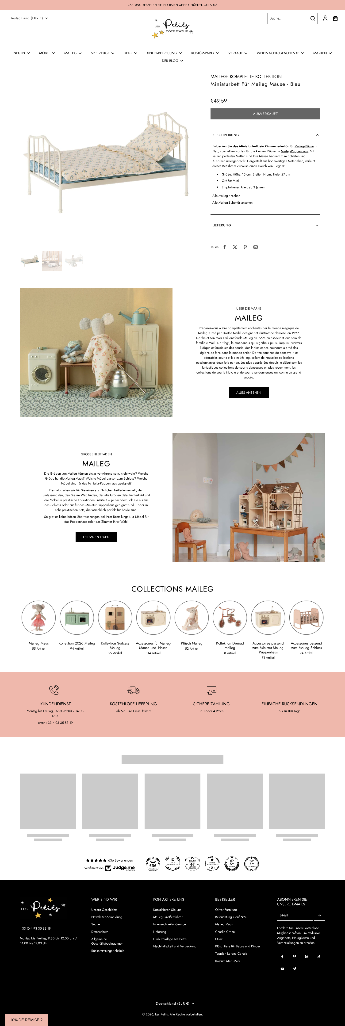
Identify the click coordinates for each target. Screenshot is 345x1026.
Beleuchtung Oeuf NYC (231, 917)
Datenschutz (99, 932)
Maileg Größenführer (168, 917)
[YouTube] (282, 969)
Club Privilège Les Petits (170, 939)
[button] (265, 113)
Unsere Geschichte (104, 910)
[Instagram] (307, 956)
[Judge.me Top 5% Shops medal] (231, 863)
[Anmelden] (325, 18)
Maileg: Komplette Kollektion (246, 76)
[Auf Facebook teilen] (224, 247)
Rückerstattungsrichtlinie (107, 951)
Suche (95, 924)
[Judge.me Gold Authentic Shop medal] (172, 863)
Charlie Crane (225, 932)
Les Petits (161, 1014)
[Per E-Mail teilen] (255, 247)
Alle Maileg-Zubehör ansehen (232, 202)
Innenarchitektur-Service (169, 924)
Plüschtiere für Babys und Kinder (237, 946)
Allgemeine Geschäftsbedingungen (107, 941)
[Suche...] (312, 18)
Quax (218, 939)
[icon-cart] (335, 18)
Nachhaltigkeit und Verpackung (174, 946)
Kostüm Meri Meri (227, 961)
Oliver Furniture (226, 910)
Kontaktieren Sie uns (167, 910)
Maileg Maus (224, 924)
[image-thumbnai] (30, 261)
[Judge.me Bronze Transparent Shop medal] (212, 863)
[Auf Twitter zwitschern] (235, 247)
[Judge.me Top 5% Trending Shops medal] (251, 863)
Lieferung (159, 932)
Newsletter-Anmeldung (106, 917)
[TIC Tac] (319, 956)
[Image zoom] (108, 161)
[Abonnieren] (319, 915)
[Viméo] (294, 969)
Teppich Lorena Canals (231, 953)
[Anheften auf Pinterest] (245, 247)
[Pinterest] (294, 956)
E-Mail (284, 915)
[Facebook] (282, 956)
